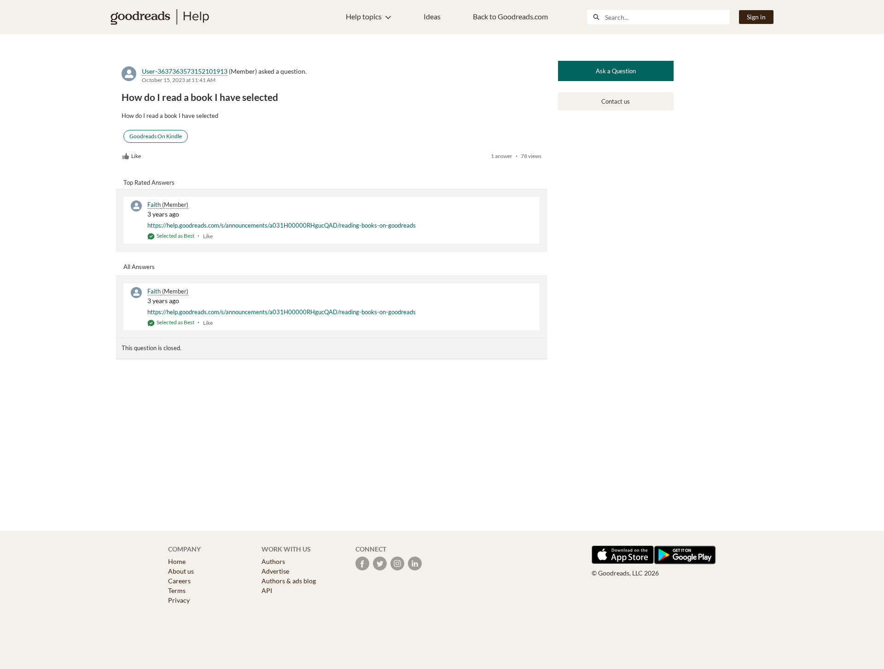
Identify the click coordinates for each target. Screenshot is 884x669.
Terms (177, 590)
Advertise (275, 571)
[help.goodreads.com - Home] (159, 17)
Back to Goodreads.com (510, 16)
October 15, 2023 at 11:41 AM (178, 79)
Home (177, 561)
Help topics (364, 16)
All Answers (139, 266)
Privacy (179, 600)
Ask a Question (616, 71)
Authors (273, 561)
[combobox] (667, 17)
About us (181, 571)
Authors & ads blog (289, 581)
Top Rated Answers (148, 182)
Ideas (432, 16)
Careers (179, 581)
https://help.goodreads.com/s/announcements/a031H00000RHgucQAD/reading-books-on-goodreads (281, 225)
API (267, 590)
